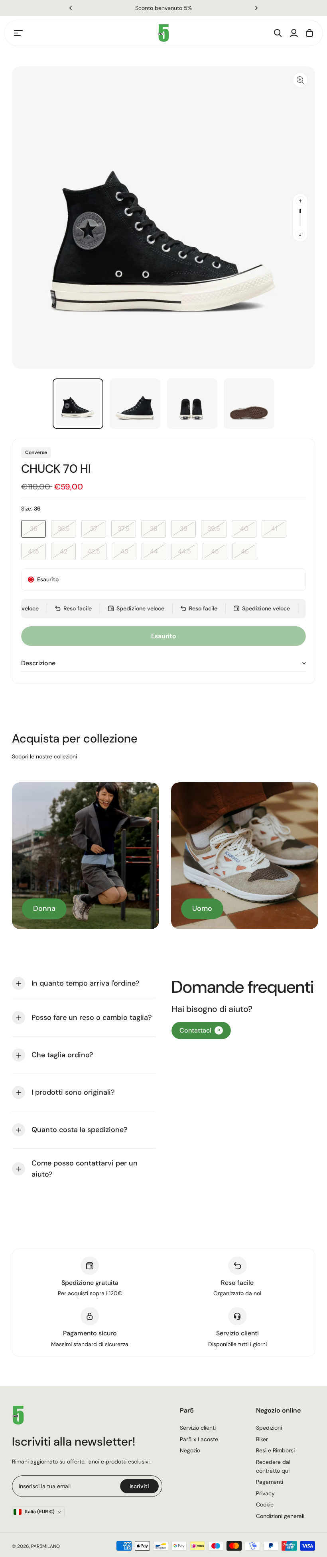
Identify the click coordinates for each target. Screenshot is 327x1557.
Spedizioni (269, 1427)
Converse (36, 452)
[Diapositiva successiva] (300, 234)
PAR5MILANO (45, 1546)
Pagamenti (269, 1481)
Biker (262, 1439)
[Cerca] (278, 33)
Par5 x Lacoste (199, 1439)
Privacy (265, 1493)
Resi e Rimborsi (275, 1450)
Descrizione (38, 663)
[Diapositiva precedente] (300, 201)
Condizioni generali (280, 1516)
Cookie (265, 1504)
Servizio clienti (198, 1427)
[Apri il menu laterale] (18, 33)
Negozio (190, 1450)
